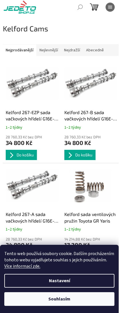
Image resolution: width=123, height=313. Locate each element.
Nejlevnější (48, 50)
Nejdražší (72, 50)
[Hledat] (80, 7)
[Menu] (110, 7)
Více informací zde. (22, 266)
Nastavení (59, 281)
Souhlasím (59, 299)
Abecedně (95, 50)
